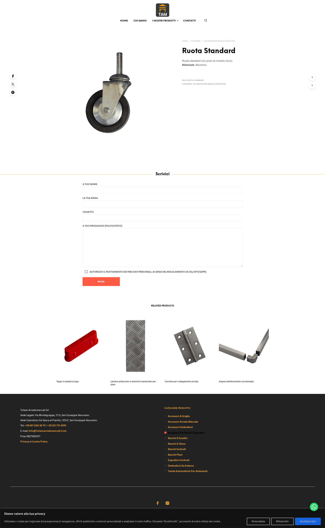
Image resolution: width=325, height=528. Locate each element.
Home (124, 21)
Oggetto (88, 212)
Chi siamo (140, 21)
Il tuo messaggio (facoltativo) (102, 226)
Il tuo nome (90, 184)
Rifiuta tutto (282, 521)
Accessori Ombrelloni (180, 427)
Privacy (24, 441)
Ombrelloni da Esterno (181, 465)
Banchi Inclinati (177, 449)
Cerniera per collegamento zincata (181, 381)
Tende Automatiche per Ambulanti (188, 471)
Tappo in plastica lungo (67, 381)
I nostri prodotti (164, 21)
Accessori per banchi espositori (219, 41)
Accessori (196, 41)
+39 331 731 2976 (56, 425)
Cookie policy (39, 441)
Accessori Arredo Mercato (183, 421)
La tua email (90, 198)
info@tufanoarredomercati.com (48, 430)
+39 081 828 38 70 (35, 425)
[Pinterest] (13, 92)
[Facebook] (13, 76)
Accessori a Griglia (179, 416)
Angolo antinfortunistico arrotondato (236, 381)
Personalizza (258, 521)
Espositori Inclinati (178, 460)
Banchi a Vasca (177, 443)
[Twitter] (13, 84)
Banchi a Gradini (177, 438)
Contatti (189, 21)
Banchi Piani (175, 454)
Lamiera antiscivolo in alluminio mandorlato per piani (133, 383)
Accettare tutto (308, 521)
